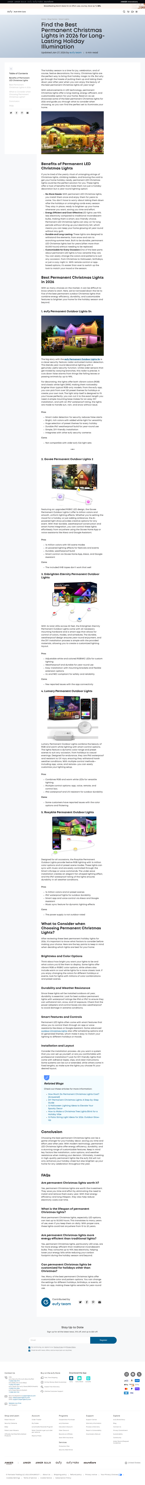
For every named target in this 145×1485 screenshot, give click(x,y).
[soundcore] (48, 2)
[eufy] (29, 2)
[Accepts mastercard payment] (126, 1388)
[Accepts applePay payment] (126, 1384)
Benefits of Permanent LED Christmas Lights (19, 79)
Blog (114, 1423)
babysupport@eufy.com (21, 1397)
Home (43, 19)
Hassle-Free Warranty (52, 1386)
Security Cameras (11, 1423)
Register (103, 1340)
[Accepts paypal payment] (131, 1388)
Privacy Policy (71, 1347)
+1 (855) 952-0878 (14, 1384)
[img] (126, 1380)
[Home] (16, 12)
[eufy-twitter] (139, 1374)
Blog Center (52, 19)
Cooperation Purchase (67, 1419)
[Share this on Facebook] (86, 1302)
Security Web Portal (66, 1449)
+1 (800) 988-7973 (14, 1381)
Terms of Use (58, 1347)
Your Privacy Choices (109, 1474)
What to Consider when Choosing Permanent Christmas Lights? (20, 94)
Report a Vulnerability (93, 1430)
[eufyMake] (38, 2)
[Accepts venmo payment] (126, 1393)
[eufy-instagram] (126, 1374)
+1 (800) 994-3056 (14, 1388)
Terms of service (30, 1478)
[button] (71, 1379)
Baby (6, 1427)
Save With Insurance (66, 1437)
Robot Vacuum (10, 1419)
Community (117, 1437)
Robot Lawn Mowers (12, 1430)
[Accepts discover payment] (131, 1384)
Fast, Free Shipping (50, 1377)
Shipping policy (60, 1474)
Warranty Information (93, 1423)
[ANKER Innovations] (129, 2)
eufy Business (64, 1423)
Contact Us (117, 1427)
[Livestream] (132, 12)
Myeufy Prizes (36, 1436)
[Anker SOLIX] (20, 2)
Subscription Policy (63, 1478)
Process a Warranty (93, 1427)
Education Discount (66, 1427)
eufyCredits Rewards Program (42, 1427)
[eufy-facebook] (133, 1374)
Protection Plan (64, 1446)
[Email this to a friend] (99, 1302)
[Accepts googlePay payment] (137, 1384)
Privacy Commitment (120, 1430)
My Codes (35, 1423)
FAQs (11, 106)
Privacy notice (91, 1474)
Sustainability (118, 1434)
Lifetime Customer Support (53, 1391)
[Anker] (10, 2)
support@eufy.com (29, 1395)
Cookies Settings (13, 1478)
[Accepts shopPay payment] (137, 1388)
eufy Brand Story (119, 1419)
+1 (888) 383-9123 (14, 1392)
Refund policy (76, 1474)
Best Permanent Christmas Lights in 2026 (20, 86)
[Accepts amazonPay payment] (131, 1380)
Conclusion (14, 101)
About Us (46, 1474)
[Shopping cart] (128, 12)
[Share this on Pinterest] (93, 1302)
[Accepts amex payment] (137, 1380)
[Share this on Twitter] (80, 1302)
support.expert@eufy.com (22, 1399)
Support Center (91, 1419)
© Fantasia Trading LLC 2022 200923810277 (23, 1474)
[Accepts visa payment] (131, 1393)
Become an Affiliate (66, 1434)
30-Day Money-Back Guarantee (55, 1382)
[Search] (124, 12)
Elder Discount (64, 1430)
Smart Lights (64, 19)
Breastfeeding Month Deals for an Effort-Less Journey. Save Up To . (72, 6)
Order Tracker (36, 1419)
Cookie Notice (46, 1478)
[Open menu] (136, 12)
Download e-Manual (93, 1434)
